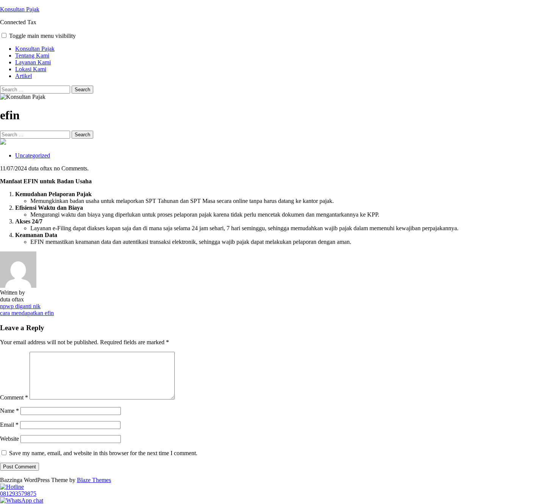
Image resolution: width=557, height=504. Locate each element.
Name (9, 410)
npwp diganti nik (20, 306)
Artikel (23, 76)
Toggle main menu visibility (42, 36)
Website (9, 438)
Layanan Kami (33, 62)
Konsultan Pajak (19, 9)
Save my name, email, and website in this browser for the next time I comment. (103, 453)
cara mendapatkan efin (27, 313)
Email (9, 424)
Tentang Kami (32, 55)
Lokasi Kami (30, 69)
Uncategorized (32, 155)
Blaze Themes (94, 480)
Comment (14, 397)
